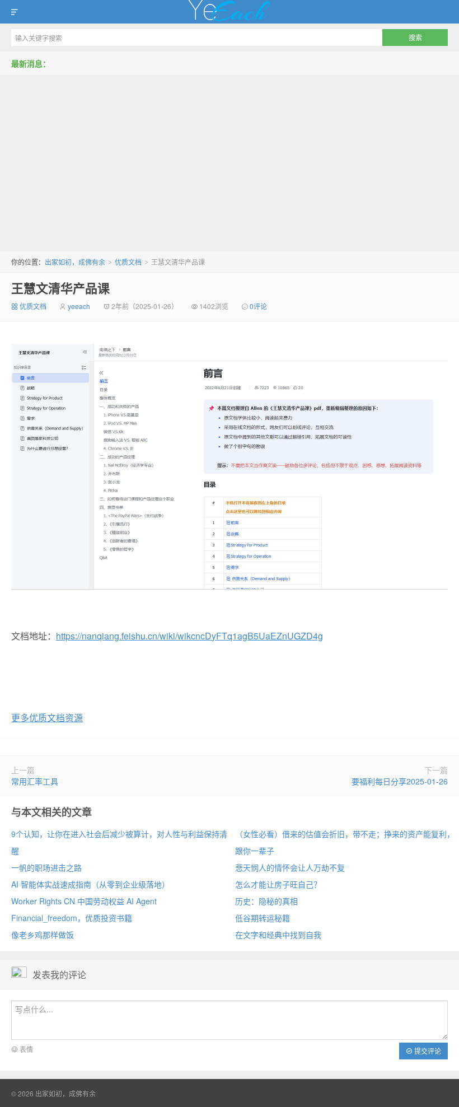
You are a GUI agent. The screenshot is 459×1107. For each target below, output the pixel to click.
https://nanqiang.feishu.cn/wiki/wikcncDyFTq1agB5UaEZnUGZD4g (189, 635)
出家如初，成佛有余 (229, 12)
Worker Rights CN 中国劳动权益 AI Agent (84, 901)
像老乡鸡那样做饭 (42, 934)
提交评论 (427, 1050)
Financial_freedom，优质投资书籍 (71, 917)
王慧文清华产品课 (60, 288)
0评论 (258, 306)
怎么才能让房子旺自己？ (278, 884)
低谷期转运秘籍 (262, 917)
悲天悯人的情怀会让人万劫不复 (290, 867)
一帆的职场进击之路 (46, 867)
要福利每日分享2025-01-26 (400, 781)
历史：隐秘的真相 (266, 901)
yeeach (79, 306)
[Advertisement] (229, 159)
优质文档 (128, 262)
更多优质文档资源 (47, 717)
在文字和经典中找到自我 (278, 934)
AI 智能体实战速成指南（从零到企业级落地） (90, 884)
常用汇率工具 (34, 781)
